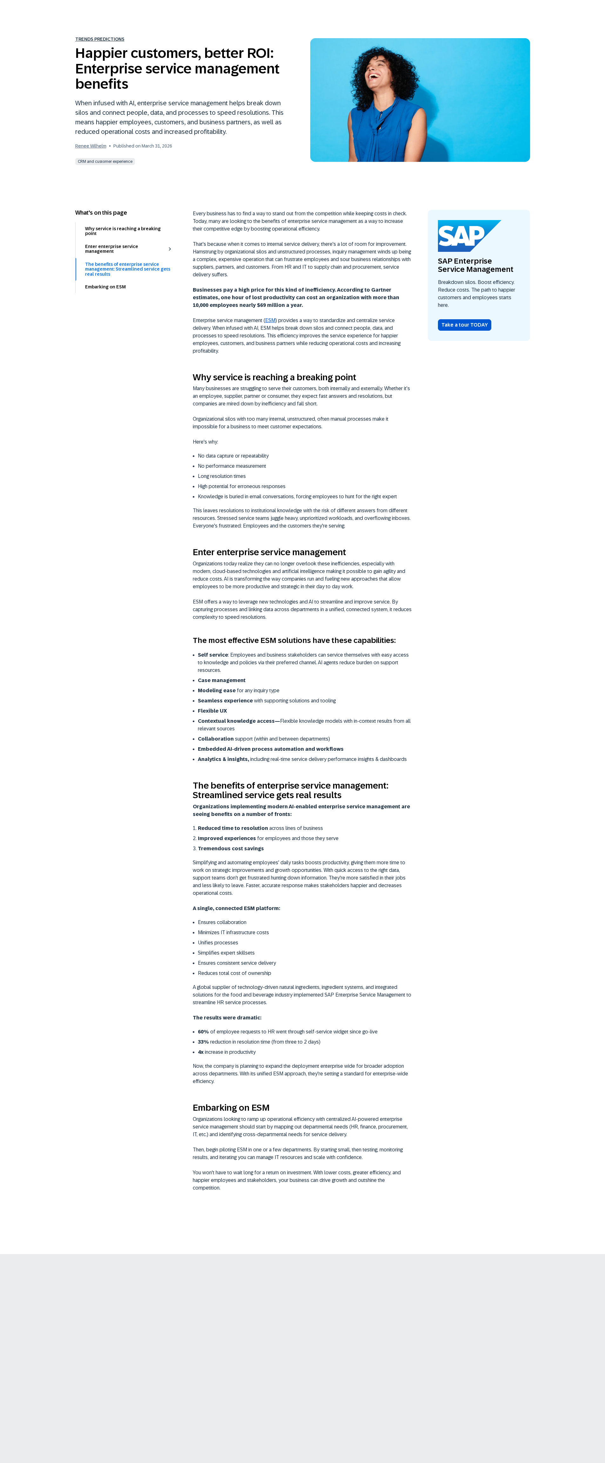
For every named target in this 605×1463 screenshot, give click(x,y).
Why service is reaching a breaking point (123, 231)
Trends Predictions (99, 39)
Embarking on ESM (105, 286)
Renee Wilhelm (90, 145)
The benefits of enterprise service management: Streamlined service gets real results (127, 268)
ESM (270, 320)
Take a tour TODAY (464, 325)
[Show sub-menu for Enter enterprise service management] (170, 249)
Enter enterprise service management (111, 249)
